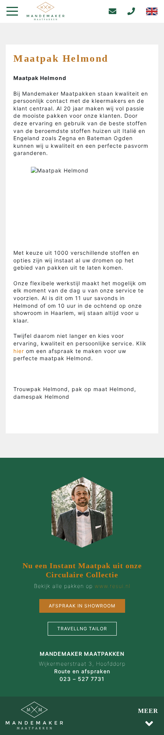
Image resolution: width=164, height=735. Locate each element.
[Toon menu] (15, 11)
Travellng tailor (82, 628)
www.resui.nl (112, 586)
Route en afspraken (82, 671)
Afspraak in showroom (82, 606)
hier (19, 351)
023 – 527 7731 (82, 679)
